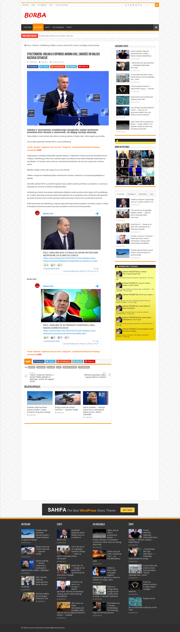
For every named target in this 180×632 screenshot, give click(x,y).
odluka (51, 367)
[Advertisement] (109, 16)
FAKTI (47, 27)
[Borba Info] (35, 15)
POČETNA (27, 27)
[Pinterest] (133, 5)
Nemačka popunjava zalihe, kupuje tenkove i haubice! (95, 375)
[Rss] (126, 5)
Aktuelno (26, 5)
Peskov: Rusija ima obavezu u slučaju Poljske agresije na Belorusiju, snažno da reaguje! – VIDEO (42, 377)
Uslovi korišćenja (61, 5)
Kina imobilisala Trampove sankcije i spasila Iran (131, 277)
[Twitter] (131, 5)
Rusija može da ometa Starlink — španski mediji (66, 408)
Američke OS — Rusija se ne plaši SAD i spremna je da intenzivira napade (141, 226)
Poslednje (120, 194)
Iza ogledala (42, 5)
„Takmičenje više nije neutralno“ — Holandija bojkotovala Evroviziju (142, 65)
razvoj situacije (70, 367)
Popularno (132, 194)
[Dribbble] (136, 5)
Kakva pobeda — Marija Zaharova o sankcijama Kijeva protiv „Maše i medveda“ (94, 411)
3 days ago (130, 313)
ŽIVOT (69, 27)
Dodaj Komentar (58, 62)
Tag (151, 194)
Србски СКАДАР (129, 272)
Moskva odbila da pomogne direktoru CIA (42, 596)
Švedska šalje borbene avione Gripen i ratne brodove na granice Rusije (38, 409)
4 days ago (126, 336)
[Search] (157, 5)
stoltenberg (84, 367)
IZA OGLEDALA (58, 27)
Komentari (143, 194)
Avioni (32, 367)
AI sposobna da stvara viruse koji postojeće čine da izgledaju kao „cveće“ (142, 77)
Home (28, 45)
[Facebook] (128, 5)
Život (51, 5)
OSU (58, 367)
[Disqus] (67, 464)
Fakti (33, 5)
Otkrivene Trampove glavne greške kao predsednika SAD (134, 323)
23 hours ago (127, 291)
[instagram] (141, 5)
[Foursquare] (139, 5)
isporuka (41, 367)
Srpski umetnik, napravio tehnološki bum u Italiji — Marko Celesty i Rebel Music (141, 53)
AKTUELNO (38, 27)
